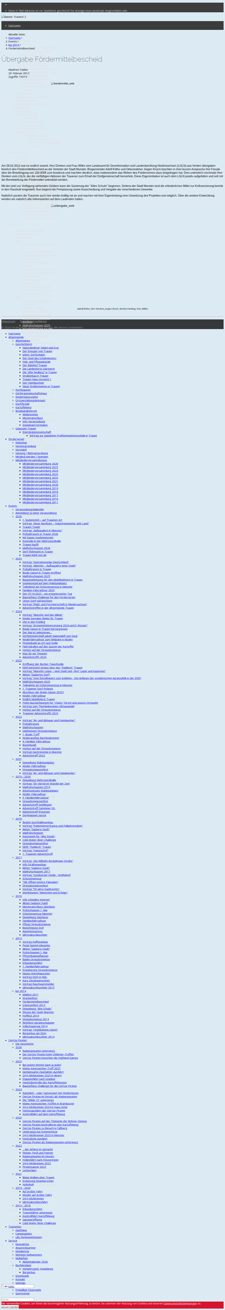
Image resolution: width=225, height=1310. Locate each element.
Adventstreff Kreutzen (36, 811)
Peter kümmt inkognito (36, 945)
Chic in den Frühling (33, 406)
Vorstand (21, 449)
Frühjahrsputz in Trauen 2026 (40, 269)
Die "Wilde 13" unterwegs (38, 1100)
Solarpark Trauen (25, 132)
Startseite (14, 25)
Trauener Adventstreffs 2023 (40, 713)
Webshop (21, 158)
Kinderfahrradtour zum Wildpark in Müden (36, 439)
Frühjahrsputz (30, 723)
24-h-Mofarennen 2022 (36, 1163)
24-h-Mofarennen (33, 1198)
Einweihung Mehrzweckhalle (39, 780)
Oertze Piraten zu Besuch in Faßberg (44, 1128)
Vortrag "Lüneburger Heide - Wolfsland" (46, 875)
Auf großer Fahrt (32, 1191)
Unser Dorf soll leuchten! (37, 600)
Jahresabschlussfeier (34, 934)
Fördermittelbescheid (35, 1001)
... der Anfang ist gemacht (37, 1149)
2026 (18, 241)
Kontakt (20, 1279)
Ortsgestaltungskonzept (30, 103)
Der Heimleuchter (33, 82)
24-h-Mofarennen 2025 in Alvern (42, 1075)
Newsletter (22, 1244)
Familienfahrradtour (34, 920)
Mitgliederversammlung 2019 (40, 204)
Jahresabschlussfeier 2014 (38, 1036)
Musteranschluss (32, 121)
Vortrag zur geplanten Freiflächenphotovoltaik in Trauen (45, 142)
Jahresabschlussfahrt (35, 1202)
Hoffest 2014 (30, 1015)
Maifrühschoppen (32, 727)
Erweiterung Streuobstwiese (39, 970)
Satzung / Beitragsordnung (31, 453)
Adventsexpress (32, 931)
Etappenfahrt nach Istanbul (38, 995)
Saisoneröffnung (32, 1219)
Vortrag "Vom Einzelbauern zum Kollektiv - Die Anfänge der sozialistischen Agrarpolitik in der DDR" (40, 506)
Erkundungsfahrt (32, 963)
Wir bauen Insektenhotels (37, 272)
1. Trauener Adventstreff (37, 854)
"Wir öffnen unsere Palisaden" (40, 882)
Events (12, 224)
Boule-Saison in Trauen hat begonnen (45, 629)
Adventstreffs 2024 (34, 657)
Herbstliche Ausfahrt (34, 1138)
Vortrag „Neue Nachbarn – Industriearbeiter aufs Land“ (39, 253)
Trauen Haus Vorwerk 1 (36, 79)
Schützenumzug (31, 878)
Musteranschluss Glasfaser (38, 906)
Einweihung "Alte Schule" (37, 1008)
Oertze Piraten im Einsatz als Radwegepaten (49, 1096)
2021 (18, 624)
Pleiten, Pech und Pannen (37, 1152)
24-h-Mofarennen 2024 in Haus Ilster (45, 1107)
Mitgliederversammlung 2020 (40, 484)
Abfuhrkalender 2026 (35, 1234)
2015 (18, 828)
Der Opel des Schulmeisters (39, 358)
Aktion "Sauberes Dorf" (36, 674)
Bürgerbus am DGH (34, 1033)
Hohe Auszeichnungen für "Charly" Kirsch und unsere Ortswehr (60, 702)
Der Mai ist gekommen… (37, 427)
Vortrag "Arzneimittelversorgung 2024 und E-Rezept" (40, 413)
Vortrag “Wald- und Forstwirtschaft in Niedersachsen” (54, 604)
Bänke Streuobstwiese (36, 959)
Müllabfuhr (21, 1258)
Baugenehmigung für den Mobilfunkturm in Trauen (37, 330)
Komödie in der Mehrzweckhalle (32, 277)
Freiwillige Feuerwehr (28, 1290)
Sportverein (22, 1293)
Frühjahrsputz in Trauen (36, 314)
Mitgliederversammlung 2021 (40, 481)
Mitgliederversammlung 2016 (40, 214)
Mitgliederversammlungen (31, 460)
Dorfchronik (22, 107)
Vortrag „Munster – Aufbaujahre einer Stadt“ (37, 309)
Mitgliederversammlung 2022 (40, 193)
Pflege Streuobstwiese (36, 924)
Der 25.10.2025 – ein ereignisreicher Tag (47, 593)
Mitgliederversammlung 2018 (40, 207)
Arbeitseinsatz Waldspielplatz (40, 790)
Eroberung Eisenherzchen (38, 1181)
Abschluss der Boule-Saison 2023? (43, 692)
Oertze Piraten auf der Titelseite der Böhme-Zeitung (54, 1121)
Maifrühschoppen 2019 (36, 659)
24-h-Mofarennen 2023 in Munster (43, 1135)
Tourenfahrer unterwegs (37, 1174)
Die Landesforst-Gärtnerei (38, 68)
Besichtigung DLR (33, 817)
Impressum (8, 321)
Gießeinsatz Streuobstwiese (39, 731)
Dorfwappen (23, 93)
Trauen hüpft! (30, 283)
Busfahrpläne (23, 1265)
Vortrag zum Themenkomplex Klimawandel (48, 706)
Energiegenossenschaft (36, 135)
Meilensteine (30, 118)
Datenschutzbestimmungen (180, 1303)
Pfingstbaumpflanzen (35, 956)
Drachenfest (29, 998)
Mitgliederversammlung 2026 (40, 463)
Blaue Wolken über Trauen (38, 1177)
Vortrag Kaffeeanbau (35, 941)
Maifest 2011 (30, 994)
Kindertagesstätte (26, 100)
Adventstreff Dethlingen (37, 804)
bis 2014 (20, 880)
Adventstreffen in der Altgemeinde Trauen (48, 607)
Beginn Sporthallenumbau (37, 822)
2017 (18, 733)
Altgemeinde (16, 337)
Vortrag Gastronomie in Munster (42, 752)
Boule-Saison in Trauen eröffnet (41, 572)
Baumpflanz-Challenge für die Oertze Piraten (49, 1086)
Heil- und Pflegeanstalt (36, 361)
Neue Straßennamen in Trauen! (41, 386)
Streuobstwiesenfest (35, 769)
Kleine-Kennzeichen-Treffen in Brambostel (48, 1103)
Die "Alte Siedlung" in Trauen (39, 72)
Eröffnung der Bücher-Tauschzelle (43, 664)
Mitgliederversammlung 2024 (40, 470)
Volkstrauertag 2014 (34, 1026)
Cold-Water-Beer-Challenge (39, 715)
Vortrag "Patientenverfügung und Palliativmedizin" (52, 825)
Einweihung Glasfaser (35, 917)
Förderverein (16, 152)
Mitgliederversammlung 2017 (40, 211)
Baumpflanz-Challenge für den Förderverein (48, 597)
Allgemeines (22, 40)
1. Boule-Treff (30, 734)
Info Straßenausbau (34, 864)
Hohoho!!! (28, 1146)
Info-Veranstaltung (33, 125)
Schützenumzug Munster (37, 913)
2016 (18, 786)
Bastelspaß (29, 745)
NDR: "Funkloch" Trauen (36, 847)
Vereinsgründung (25, 161)
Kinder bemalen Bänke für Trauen (42, 618)
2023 (18, 469)
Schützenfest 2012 (33, 895)
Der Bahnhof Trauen (34, 65)
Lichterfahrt (29, 1170)
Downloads (22, 1275)
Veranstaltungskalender (29, 230)
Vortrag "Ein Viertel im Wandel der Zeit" (46, 783)
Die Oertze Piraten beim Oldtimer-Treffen (48, 1054)
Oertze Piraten (17, 932)
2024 (18, 1012)
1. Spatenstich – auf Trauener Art (42, 520)
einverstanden (10, 1307)
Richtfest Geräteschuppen (38, 1022)
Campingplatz (23, 1233)
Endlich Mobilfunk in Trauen (38, 699)
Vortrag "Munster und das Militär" (42, 615)
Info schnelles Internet (36, 899)
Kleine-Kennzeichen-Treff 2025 (41, 1068)
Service (12, 1210)
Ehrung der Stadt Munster (38, 1012)
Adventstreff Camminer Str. (39, 808)
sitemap (20, 1283)
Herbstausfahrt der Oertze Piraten (43, 1110)
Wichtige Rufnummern (28, 1227)
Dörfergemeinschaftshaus (31, 96)
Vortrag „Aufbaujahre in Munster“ (42, 530)
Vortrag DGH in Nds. (34, 977)
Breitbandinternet (26, 114)
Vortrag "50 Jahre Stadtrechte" (41, 889)
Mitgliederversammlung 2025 (40, 183)
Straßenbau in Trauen (35, 75)
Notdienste (22, 1223)
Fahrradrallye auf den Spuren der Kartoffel (47, 646)
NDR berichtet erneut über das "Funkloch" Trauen (52, 667)
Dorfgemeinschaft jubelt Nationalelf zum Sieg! (50, 636)
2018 (18, 691)
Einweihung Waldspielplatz (38, 762)
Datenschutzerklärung (33, 321)
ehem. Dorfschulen (33, 54)
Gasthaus (21, 1197)
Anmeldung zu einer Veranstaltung (27, 235)
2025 (18, 297)
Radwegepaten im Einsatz (38, 1118)
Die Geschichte (24, 938)
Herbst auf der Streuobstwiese (41, 650)
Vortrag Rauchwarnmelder (38, 984)
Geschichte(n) (23, 44)
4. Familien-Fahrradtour (36, 741)
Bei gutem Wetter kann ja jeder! (41, 1065)
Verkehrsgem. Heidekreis (37, 1241)
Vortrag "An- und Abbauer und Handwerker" (49, 720)
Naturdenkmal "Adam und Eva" (40, 47)
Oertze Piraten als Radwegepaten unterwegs (50, 1142)
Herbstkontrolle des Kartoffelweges (44, 1082)
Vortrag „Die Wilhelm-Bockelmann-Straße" (47, 861)
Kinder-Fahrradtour (34, 695)
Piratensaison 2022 (34, 1166)
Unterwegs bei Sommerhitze (39, 1131)
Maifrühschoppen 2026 (36, 286)
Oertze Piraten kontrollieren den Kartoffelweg (50, 1124)
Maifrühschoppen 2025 (36, 325)
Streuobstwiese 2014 (35, 1019)
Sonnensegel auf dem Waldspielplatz (35, 337)
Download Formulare (35, 128)
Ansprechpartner (25, 1247)
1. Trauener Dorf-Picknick (37, 688)
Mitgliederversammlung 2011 (40, 218)
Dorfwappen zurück (34, 815)
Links (11, 1261)
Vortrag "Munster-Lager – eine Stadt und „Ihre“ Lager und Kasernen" (64, 671)
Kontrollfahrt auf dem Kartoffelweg (43, 1114)
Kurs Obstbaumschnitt (36, 980)
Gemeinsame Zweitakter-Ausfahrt (43, 1072)
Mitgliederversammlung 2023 (40, 474)
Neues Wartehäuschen (36, 973)
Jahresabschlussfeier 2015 (38, 987)
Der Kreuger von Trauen (37, 51)
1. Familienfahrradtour (35, 856)
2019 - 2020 (23, 776)
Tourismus (14, 1191)
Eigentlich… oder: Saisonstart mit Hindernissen (50, 1093)
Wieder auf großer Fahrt (37, 1195)
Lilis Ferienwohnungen (28, 1237)
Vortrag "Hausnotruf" (35, 850)
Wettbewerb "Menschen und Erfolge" (45, 892)
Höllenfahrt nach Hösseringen (40, 1159)
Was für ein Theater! (34, 653)
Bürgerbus (28, 1272)
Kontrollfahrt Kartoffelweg (38, 1216)
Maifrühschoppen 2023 (36, 515)
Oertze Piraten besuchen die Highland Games (50, 1057)
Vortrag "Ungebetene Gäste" (40, 1029)
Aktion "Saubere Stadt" (36, 829)
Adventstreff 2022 (33, 755)
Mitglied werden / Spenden (31, 456)
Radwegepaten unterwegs (38, 1050)
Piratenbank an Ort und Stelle (40, 445)
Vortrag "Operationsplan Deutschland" (37, 302)
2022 (18, 571)
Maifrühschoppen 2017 (36, 871)
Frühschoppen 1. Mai (34, 910)
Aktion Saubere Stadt (35, 903)
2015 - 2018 (23, 1205)
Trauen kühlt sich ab (34, 293)
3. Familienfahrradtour (35, 797)
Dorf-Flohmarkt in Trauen (37, 290)
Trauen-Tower (31, 258)
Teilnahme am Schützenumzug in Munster (47, 586)
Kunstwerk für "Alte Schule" (38, 836)
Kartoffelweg (23, 111)
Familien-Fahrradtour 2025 (38, 590)
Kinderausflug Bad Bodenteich (40, 738)
